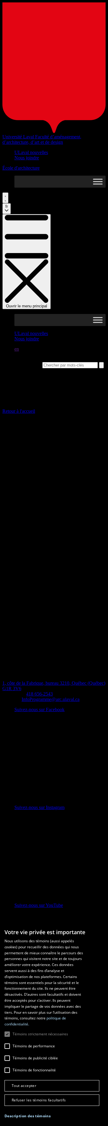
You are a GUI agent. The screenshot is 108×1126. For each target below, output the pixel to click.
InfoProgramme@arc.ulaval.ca (51, 699)
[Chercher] (5, 197)
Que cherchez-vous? (21, 364)
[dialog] (54, 1024)
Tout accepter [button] (24, 1085)
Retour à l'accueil (18, 411)
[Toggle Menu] (98, 182)
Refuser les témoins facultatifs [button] (39, 1100)
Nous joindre (26, 157)
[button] (27, 1116)
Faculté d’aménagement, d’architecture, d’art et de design (41, 139)
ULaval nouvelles (31, 152)
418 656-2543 (39, 693)
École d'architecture (21, 168)
